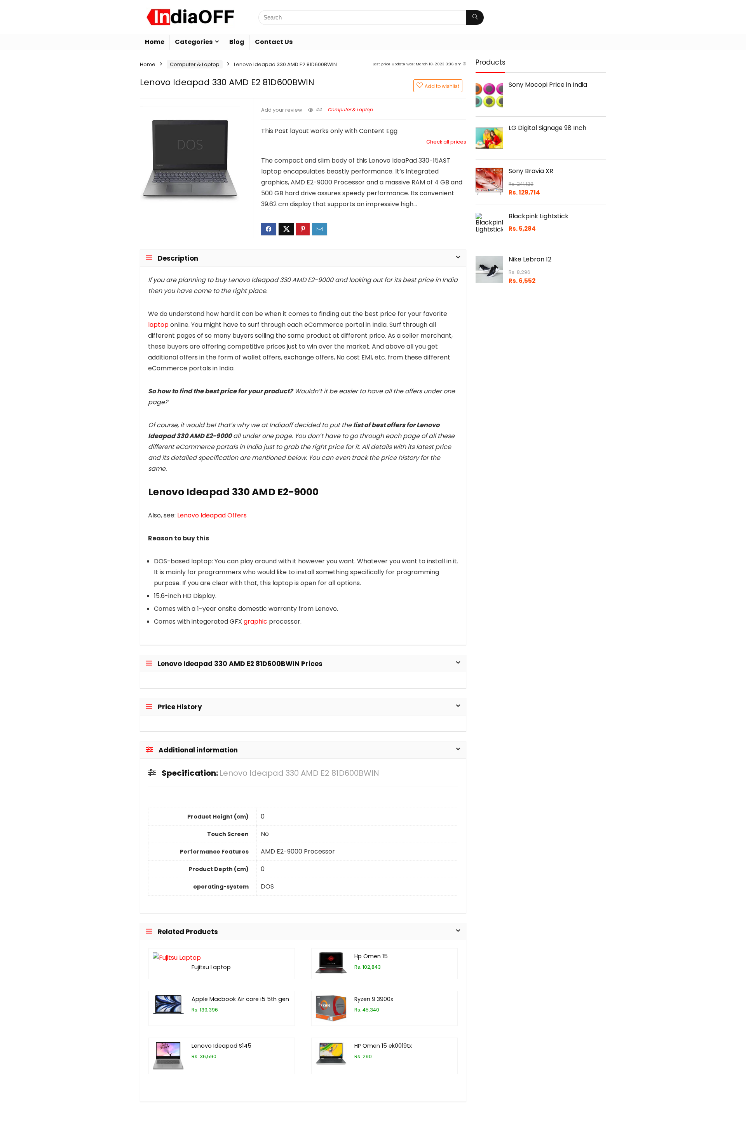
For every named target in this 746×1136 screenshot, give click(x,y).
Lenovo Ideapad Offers (212, 515)
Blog (236, 41)
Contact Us (274, 41)
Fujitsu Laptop (211, 967)
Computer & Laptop (195, 64)
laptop (158, 324)
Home (154, 41)
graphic (255, 621)
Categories (194, 41)
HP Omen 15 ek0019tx (383, 1046)
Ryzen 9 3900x (373, 999)
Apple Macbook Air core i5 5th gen (240, 999)
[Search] (475, 17)
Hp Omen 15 (371, 956)
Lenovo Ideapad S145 (221, 1046)
